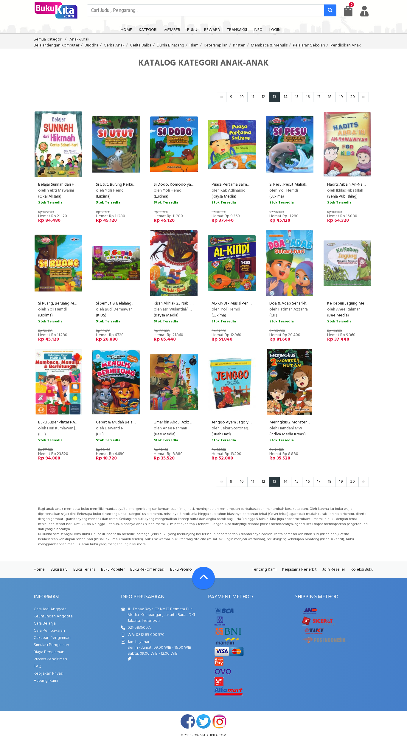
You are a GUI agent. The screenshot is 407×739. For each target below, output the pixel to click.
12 (263, 97)
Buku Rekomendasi (147, 569)
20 (352, 97)
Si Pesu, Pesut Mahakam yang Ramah (301, 184)
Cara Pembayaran (49, 630)
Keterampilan (216, 45)
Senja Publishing (342, 196)
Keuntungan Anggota (53, 616)
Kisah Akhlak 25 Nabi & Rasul (178, 303)
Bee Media (338, 315)
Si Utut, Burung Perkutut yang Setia (127, 184)
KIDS (101, 315)
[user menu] (364, 11)
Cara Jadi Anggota (50, 609)
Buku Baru (59, 569)
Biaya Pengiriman (49, 652)
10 (242, 97)
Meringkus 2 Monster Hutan (293, 422)
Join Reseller (333, 569)
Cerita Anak (114, 45)
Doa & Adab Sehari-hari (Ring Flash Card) (304, 303)
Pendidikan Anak (345, 45)
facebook (187, 721)
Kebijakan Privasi (48, 673)
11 (252, 97)
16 (308, 97)
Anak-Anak (79, 39)
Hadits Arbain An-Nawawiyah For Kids (360, 184)
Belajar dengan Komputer (56, 45)
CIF (273, 315)
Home (39, 569)
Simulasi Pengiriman (51, 645)
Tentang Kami (264, 569)
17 (318, 97)
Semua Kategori (48, 39)
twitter (203, 721)
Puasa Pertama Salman (231, 184)
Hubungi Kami (46, 680)
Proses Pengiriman (50, 659)
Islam (193, 45)
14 (286, 97)
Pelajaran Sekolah (309, 45)
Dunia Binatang (170, 45)
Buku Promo (181, 569)
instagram (219, 721)
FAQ (37, 666)
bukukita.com (214, 735)
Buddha (91, 45)
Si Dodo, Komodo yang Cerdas (181, 184)
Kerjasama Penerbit (299, 569)
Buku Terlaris (84, 569)
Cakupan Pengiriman (52, 637)
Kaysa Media (224, 196)
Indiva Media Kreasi (288, 434)
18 (330, 97)
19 (341, 97)
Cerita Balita (140, 45)
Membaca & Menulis (269, 45)
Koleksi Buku (362, 569)
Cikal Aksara (49, 196)
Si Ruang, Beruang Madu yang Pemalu (71, 303)
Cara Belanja (45, 623)
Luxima (103, 196)
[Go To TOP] (203, 578)
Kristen (239, 45)
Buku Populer (113, 569)
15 (297, 97)
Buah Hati (221, 434)
